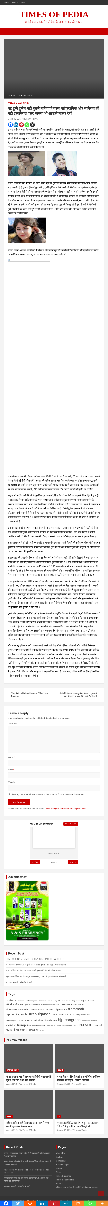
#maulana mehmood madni (41, 1009)
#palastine (61, 1009)
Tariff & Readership (65, 1179)
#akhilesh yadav (31, 1001)
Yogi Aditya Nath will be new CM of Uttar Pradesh (30, 695)
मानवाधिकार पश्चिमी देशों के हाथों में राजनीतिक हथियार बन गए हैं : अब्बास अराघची (36, 964)
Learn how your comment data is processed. (65, 808)
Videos (59, 1183)
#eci (78, 1001)
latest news (67, 1026)
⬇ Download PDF (71, 824)
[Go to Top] (101, 1193)
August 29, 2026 (13, 1084)
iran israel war (51, 1026)
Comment (13, 723)
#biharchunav (66, 1001)
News (58, 1172)
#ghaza (85, 1000)
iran (29, 1025)
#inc (92, 1000)
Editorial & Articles (19, 103)
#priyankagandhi (16, 1014)
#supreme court (67, 1014)
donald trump (16, 1025)
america (28, 1020)
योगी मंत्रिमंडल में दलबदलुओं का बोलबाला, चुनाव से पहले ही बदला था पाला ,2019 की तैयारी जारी (78, 695)
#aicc (13, 1000)
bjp (60, 1019)
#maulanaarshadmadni (17, 1009)
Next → (73, 862)
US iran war (40, 1030)
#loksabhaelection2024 (50, 1005)
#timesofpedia (11, 1021)
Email (11, 769)
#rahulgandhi (40, 1014)
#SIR (55, 1014)
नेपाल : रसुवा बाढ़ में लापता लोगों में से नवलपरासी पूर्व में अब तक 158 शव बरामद (35, 959)
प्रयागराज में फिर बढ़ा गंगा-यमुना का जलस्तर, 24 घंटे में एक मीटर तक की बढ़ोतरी (36, 976)
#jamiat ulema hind (32, 1005)
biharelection (50, 1020)
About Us (60, 1153)
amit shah (38, 1020)
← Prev (35, 862)
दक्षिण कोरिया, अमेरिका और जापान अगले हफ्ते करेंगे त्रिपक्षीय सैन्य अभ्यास (33, 970)
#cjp (73, 1001)
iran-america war (38, 1026)
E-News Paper (62, 1164)
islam (59, 1026)
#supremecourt (83, 1014)
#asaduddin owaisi (45, 1001)
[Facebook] (10, 124)
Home (59, 1168)
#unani (21, 1021)
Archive (59, 1157)
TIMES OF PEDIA (54, 14)
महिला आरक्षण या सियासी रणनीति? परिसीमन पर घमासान (77, 1187)
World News (13, 1070)
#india (10, 1004)
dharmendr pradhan (89, 1021)
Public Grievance (63, 1176)
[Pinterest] (21, 124)
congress (73, 1020)
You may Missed (16, 1040)
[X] (32, 124)
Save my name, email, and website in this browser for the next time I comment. (48, 794)
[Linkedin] (16, 124)
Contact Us (61, 1161)
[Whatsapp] (26, 124)
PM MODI (86, 1025)
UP (59, 1116)
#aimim (21, 1001)
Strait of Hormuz (27, 1030)
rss (17, 1030)
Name (11, 757)
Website (11, 782)
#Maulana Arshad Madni (72, 1004)
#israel (19, 1004)
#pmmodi (76, 1009)
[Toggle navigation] (7, 31)
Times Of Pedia (29, 1084)
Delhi (60, 1070)
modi (75, 1025)
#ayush (56, 1000)
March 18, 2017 (14, 119)
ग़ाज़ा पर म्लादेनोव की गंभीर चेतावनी (19, 982)
